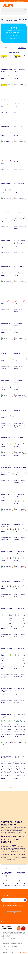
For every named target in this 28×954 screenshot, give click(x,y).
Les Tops (19, 20)
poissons (15, 856)
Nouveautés (9, 20)
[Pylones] (8, 6)
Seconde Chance (24, 20)
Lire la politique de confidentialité (8, 938)
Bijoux (15, 20)
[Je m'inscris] (25, 900)
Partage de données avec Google (10, 946)
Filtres (6, 47)
